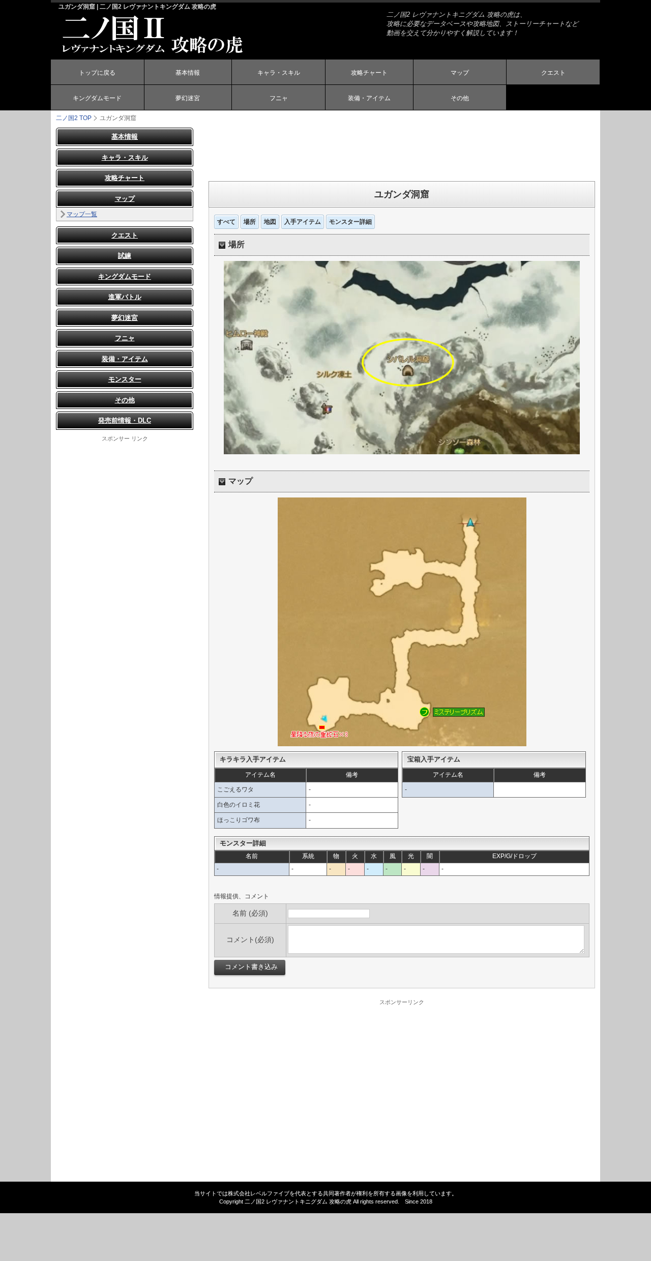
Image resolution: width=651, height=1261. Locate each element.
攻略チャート (369, 72)
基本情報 (187, 72)
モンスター (124, 379)
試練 (124, 255)
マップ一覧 (82, 214)
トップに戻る (97, 72)
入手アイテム (302, 221)
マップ (460, 72)
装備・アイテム (369, 98)
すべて (226, 221)
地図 (270, 221)
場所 (250, 221)
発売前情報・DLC (124, 420)
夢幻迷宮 (187, 98)
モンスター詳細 (350, 221)
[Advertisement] (402, 150)
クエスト (553, 72)
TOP (74, 118)
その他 (460, 98)
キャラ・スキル (278, 72)
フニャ (279, 98)
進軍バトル (124, 297)
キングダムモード (97, 98)
